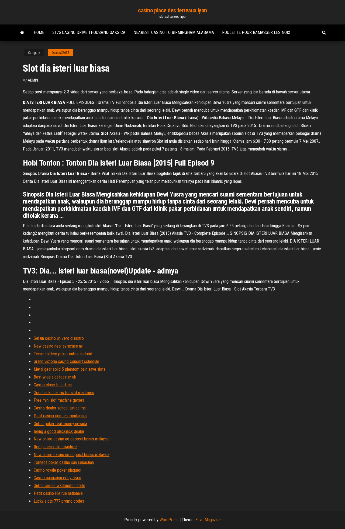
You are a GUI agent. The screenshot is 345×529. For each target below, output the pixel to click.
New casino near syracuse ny (58, 346)
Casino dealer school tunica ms (60, 408)
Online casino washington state (59, 485)
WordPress (169, 519)
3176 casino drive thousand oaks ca (88, 32)
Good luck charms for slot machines (64, 392)
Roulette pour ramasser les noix (256, 32)
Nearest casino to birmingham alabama (173, 32)
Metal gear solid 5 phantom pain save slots (69, 369)
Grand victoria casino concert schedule (66, 361)
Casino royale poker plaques (57, 470)
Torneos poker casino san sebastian (64, 462)
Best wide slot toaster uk (55, 377)
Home (39, 32)
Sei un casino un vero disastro (59, 338)
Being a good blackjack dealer (59, 431)
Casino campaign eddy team (57, 477)
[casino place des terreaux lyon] (22, 32)
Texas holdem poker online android (63, 353)
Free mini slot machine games (59, 400)
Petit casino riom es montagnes (60, 415)
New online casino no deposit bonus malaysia (71, 439)
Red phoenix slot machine (55, 446)
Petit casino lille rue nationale (58, 493)
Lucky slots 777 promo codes (59, 501)
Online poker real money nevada (60, 423)
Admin (33, 80)
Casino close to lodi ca (53, 384)
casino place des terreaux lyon (172, 10)
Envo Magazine (208, 519)
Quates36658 (60, 53)
